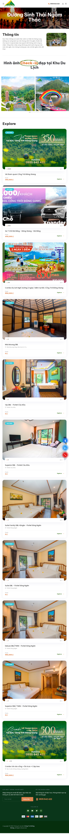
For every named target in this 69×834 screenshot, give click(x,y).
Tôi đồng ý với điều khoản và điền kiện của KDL (20, 424)
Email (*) (10, 412)
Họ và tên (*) (11, 407)
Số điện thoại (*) (12, 418)
